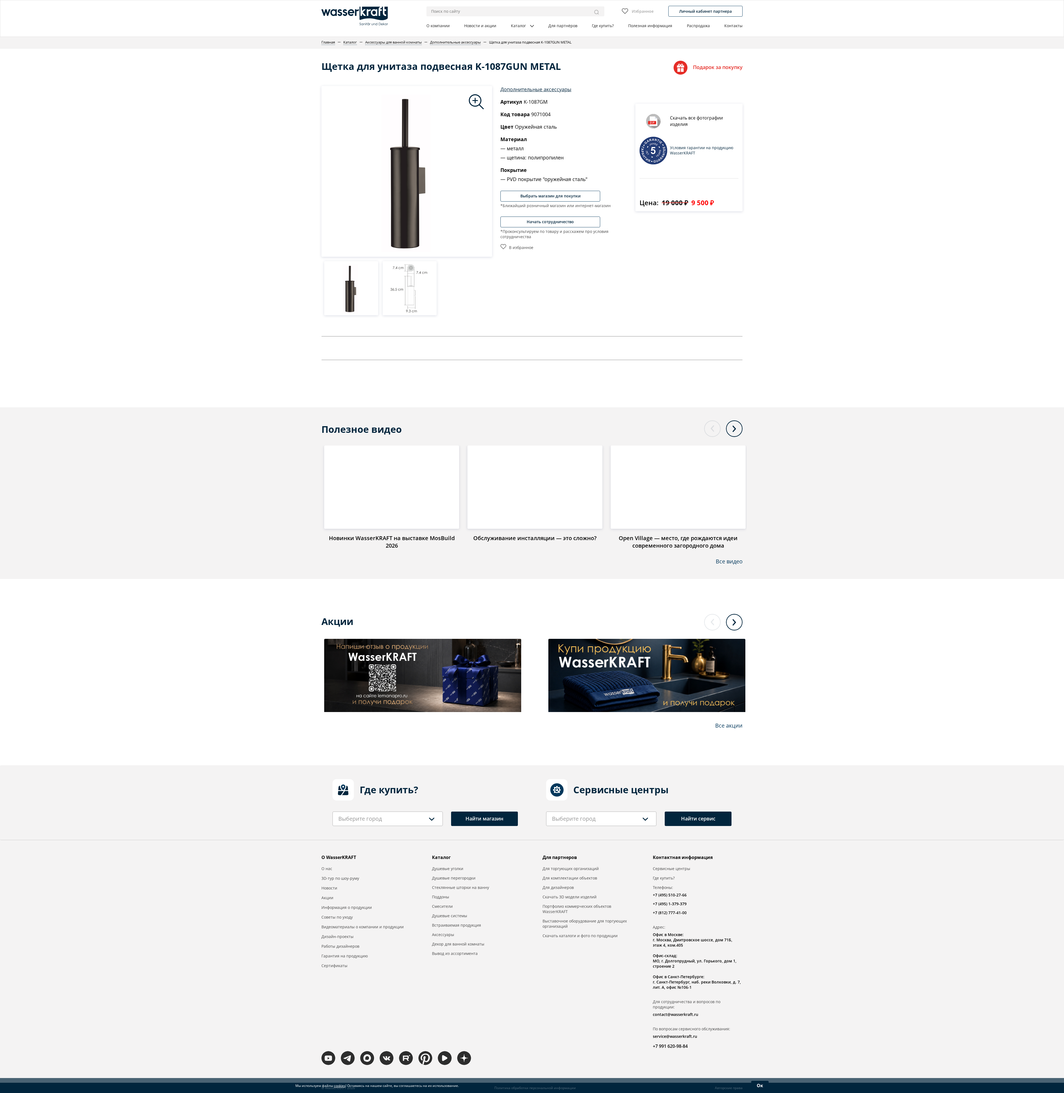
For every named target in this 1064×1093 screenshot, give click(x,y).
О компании (438, 25)
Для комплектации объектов (570, 878)
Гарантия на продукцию (344, 956)
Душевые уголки (447, 868)
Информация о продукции (346, 907)
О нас (326, 868)
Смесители (442, 906)
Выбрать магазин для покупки (550, 196)
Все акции (729, 725)
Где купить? (603, 25)
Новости (329, 888)
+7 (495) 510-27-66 (670, 895)
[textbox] (360, 819)
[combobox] (387, 819)
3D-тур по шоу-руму (340, 878)
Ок (760, 1085)
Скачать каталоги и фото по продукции (580, 935)
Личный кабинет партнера (705, 11)
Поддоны (440, 896)
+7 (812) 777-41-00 (670, 912)
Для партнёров (562, 25)
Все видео (729, 561)
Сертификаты (334, 965)
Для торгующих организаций (571, 868)
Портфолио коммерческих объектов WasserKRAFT (577, 909)
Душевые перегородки (453, 878)
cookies (340, 1085)
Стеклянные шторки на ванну (460, 887)
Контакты (733, 25)
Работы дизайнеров (340, 946)
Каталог (518, 25)
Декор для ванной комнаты (458, 944)
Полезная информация (650, 25)
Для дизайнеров (558, 887)
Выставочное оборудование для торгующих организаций (585, 923)
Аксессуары (443, 934)
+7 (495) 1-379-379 (670, 903)
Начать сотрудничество (550, 221)
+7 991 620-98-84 (670, 1046)
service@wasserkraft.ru (675, 1036)
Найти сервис (698, 818)
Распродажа (698, 25)
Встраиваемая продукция (456, 925)
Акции (327, 897)
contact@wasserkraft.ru (675, 1014)
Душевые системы (449, 915)
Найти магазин (484, 818)
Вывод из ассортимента (455, 953)
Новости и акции (480, 25)
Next (734, 428)
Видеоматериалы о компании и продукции (362, 926)
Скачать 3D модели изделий (570, 896)
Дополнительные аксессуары (535, 89)
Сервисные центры (671, 868)
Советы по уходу (337, 917)
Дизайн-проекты (337, 936)
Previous (712, 428)
